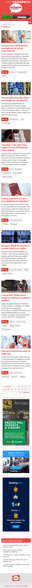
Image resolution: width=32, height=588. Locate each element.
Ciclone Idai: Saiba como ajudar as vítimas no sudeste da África (15, 298)
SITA (22, 119)
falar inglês (17, 173)
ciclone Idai (20, 321)
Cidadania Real (16, 220)
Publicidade (5, 397)
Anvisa (12, 72)
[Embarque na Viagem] (16, 11)
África (12, 321)
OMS (4, 76)
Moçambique (15, 325)
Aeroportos (14, 119)
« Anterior (7, 386)
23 (22, 389)
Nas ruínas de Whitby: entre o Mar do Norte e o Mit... (16, 546)
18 (4, 389)
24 (26, 389)
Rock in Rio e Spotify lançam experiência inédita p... (13, 551)
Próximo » (26, 392)
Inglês (26, 269)
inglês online (7, 177)
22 (19, 389)
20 (12, 389)
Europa (5, 224)
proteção (5, 376)
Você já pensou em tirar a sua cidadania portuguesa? (14, 199)
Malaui (5, 325)
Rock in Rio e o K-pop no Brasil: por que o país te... (16, 555)
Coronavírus (22, 72)
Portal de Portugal (19, 586)
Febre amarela (15, 373)
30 (20, 392)
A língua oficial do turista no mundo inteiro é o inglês (15, 247)
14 (19, 386)
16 (25, 386)
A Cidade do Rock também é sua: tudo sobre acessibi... (16, 565)
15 (22, 386)
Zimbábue (6, 329)
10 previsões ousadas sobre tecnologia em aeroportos (15, 99)
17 (29, 386)
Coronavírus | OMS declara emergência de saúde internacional (14, 48)
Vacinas (14, 376)
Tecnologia (6, 123)
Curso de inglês (16, 169)
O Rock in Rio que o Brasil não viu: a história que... (15, 560)
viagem (22, 376)
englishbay (6, 173)
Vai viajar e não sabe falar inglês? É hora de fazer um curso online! (14, 147)
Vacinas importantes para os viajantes (15, 352)
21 (15, 389)
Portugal (13, 224)
